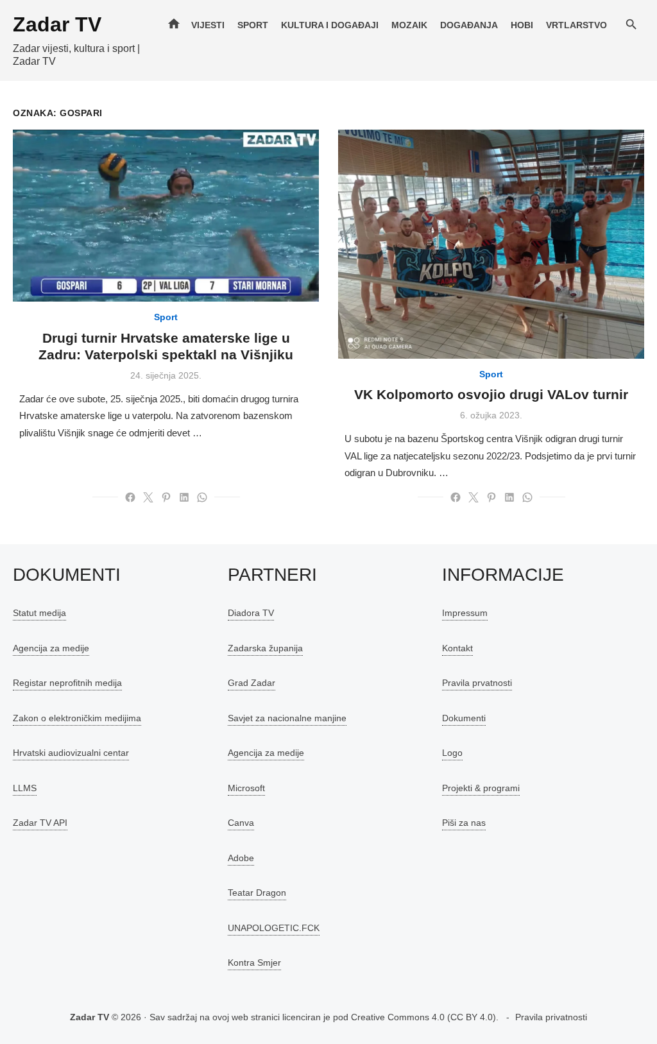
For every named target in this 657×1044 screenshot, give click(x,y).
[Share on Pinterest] (166, 497)
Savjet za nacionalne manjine (287, 718)
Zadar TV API (40, 822)
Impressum (465, 613)
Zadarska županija (265, 648)
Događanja (469, 25)
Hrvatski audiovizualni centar (71, 753)
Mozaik (409, 25)
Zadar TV (57, 24)
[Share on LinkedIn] (184, 497)
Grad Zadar (251, 683)
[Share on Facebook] (130, 497)
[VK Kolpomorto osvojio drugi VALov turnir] (491, 244)
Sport (252, 25)
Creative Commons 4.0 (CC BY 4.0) (423, 1017)
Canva (241, 822)
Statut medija (39, 613)
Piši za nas (464, 822)
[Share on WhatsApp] (202, 497)
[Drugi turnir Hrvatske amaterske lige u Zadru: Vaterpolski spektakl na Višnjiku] (166, 216)
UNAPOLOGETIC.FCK (274, 928)
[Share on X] (148, 497)
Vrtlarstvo (576, 25)
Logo (452, 753)
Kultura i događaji (330, 25)
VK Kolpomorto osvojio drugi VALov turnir (491, 394)
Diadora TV (251, 613)
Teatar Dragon (257, 892)
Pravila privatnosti (551, 1017)
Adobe (241, 858)
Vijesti (208, 25)
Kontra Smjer (254, 962)
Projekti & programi (481, 788)
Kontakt (457, 648)
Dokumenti (464, 718)
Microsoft (246, 788)
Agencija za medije (51, 648)
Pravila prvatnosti (477, 683)
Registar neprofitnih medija (67, 683)
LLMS (25, 788)
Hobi (522, 25)
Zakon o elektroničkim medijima (77, 718)
